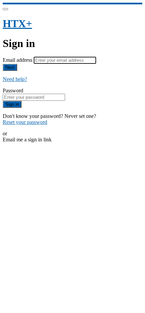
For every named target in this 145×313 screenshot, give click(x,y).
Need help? (15, 79)
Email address (18, 60)
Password (13, 90)
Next (9, 67)
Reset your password (25, 122)
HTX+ (17, 23)
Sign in (12, 104)
